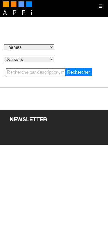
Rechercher (78, 72)
